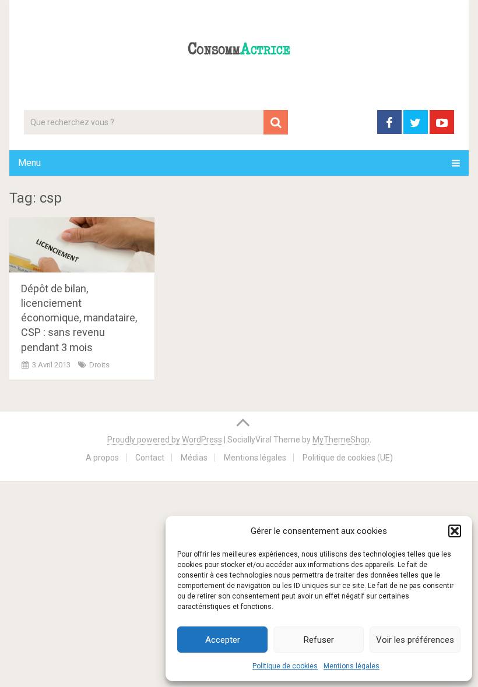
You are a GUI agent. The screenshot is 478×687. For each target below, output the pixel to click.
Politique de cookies (285, 666)
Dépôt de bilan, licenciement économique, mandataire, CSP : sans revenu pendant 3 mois (79, 317)
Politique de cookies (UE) (348, 457)
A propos (102, 457)
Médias (194, 457)
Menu (29, 162)
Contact (149, 457)
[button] (455, 531)
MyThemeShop (341, 439)
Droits (99, 364)
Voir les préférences (415, 640)
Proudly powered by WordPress (164, 439)
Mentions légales (351, 666)
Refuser (319, 640)
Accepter (222, 640)
